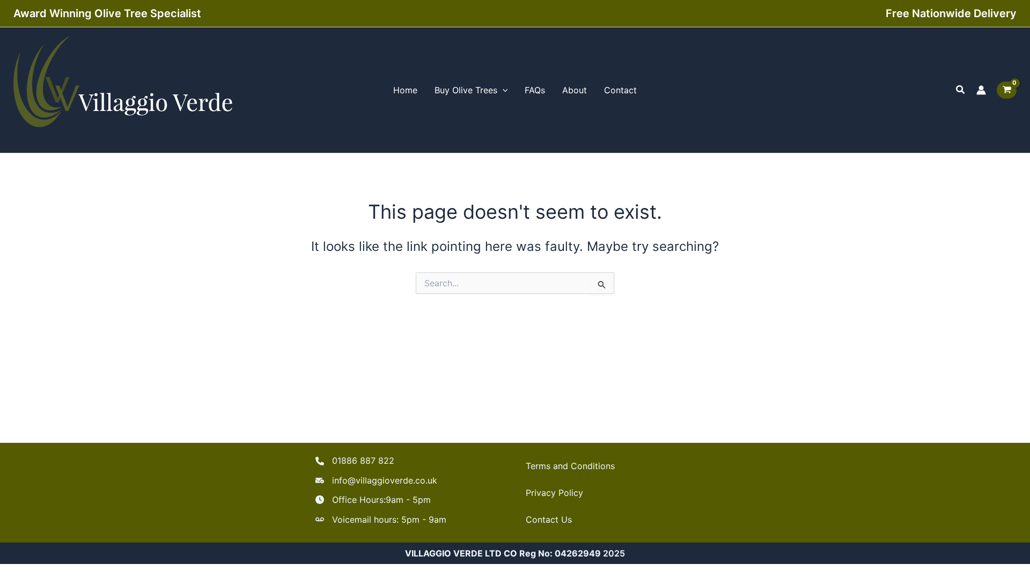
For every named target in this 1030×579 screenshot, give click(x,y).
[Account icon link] (981, 90)
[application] (502, 90)
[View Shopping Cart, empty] (1007, 90)
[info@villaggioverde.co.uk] (376, 480)
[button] (961, 89)
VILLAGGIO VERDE (76, 135)
